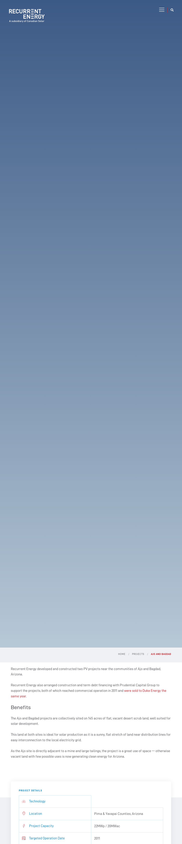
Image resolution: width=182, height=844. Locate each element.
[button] (161, 10)
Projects (138, 654)
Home (121, 654)
